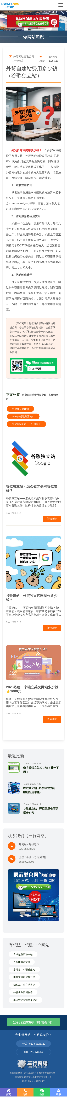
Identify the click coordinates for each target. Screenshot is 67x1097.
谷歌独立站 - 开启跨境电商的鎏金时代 (40, 810)
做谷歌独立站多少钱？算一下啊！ (41, 769)
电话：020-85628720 (33, 1043)
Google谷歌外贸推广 (23, 416)
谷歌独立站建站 (20, 409)
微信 (42, 1094)
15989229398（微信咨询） (33, 1022)
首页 (8, 1094)
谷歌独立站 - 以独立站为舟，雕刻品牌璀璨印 (40, 790)
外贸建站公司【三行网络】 (26, 424)
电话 (25, 1094)
